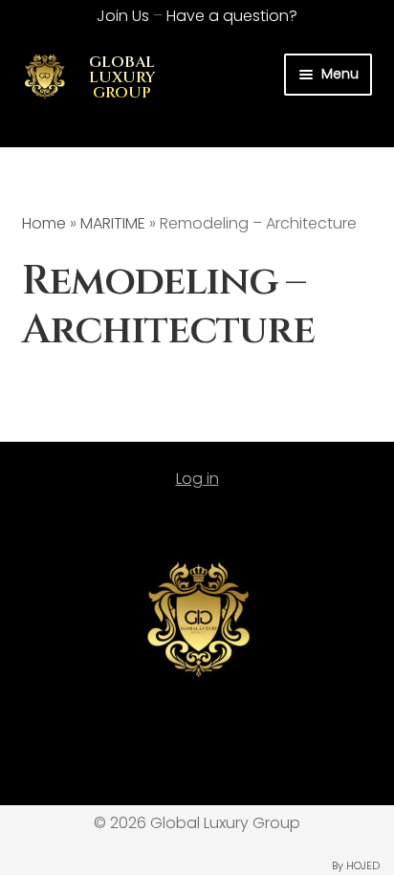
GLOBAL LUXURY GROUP (122, 77)
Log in (197, 479)
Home (44, 223)
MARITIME (112, 223)
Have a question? (231, 16)
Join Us (123, 16)
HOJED (363, 865)
